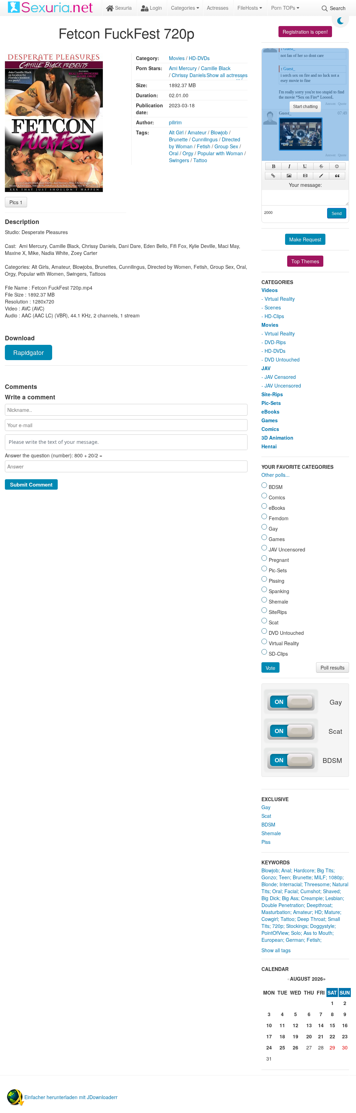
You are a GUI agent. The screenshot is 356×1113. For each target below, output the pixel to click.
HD (318, 911)
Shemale (271, 833)
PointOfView (274, 932)
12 (295, 1025)
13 (309, 1025)
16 (345, 1025)
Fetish (203, 146)
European (272, 939)
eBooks (270, 411)
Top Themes (305, 261)
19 (295, 1036)
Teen (284, 877)
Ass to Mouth (318, 932)
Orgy (188, 153)
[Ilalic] (289, 166)
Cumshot (310, 891)
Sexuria (123, 7)
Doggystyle (322, 925)
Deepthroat (319, 905)
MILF (320, 877)
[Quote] (337, 176)
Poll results (333, 667)
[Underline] (305, 166)
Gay (265, 807)
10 (269, 1025)
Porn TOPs (284, 7)
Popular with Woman (220, 153)
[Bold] (273, 166)
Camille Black (215, 68)
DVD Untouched (282, 359)
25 (282, 1047)
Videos (269, 289)
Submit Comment (31, 484)
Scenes (273, 307)
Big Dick (270, 898)
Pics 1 (16, 202)
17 (269, 1036)
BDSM (268, 824)
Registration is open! (305, 31)
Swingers (179, 160)
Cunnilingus (205, 139)
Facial (291, 891)
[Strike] (321, 166)
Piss (265, 841)
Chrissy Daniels (189, 75)
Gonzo (268, 877)
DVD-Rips (275, 342)
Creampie (312, 898)
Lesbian (334, 898)
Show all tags (276, 950)
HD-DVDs (199, 58)
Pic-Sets (271, 402)
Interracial (290, 884)
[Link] (273, 176)
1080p (335, 877)
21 (321, 1036)
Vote (270, 667)
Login (155, 7)
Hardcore (304, 870)
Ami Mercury (183, 68)
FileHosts (248, 7)
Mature (332, 911)
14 (321, 1025)
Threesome (317, 884)
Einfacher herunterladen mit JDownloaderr (71, 1097)
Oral (173, 153)
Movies (177, 58)
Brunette (178, 139)
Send (337, 213)
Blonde (269, 884)
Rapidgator (28, 352)
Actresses (217, 7)
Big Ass (290, 898)
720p (277, 925)
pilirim (175, 122)
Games (269, 420)
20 (309, 1036)
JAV (265, 368)
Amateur (197, 132)
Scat (266, 815)
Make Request (305, 239)
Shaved (331, 891)
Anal (286, 870)
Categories (183, 7)
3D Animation (277, 437)
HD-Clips (274, 316)
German (295, 939)
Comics (270, 428)
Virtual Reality (280, 298)
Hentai (269, 446)
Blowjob (219, 132)
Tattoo (200, 160)
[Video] (305, 176)
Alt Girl (176, 132)
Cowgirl (269, 918)
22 (332, 1036)
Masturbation (275, 911)
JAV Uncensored (283, 385)
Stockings (296, 925)
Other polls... (275, 474)
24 (269, 1047)
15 (332, 1025)
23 (345, 1036)
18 (282, 1036)
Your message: (305, 184)
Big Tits (325, 870)
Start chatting (305, 106)
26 (295, 1047)
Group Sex (226, 146)
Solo (296, 932)
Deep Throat (311, 918)
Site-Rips (272, 394)
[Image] (289, 176)
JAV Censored (280, 376)
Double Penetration (282, 905)
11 (282, 1025)
